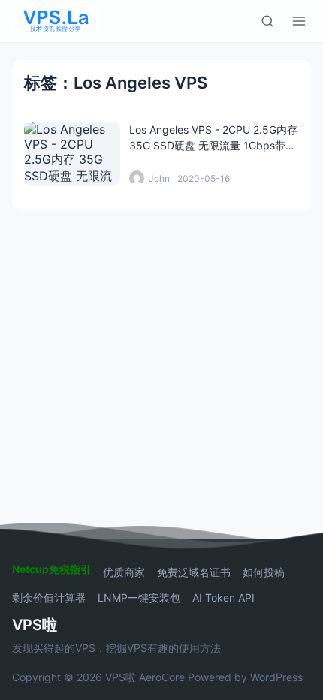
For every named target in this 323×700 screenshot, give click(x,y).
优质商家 (124, 572)
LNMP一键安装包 (139, 598)
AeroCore (162, 677)
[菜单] (299, 21)
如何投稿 (264, 572)
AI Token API (223, 598)
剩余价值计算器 (49, 598)
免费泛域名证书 (194, 572)
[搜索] (267, 21)
